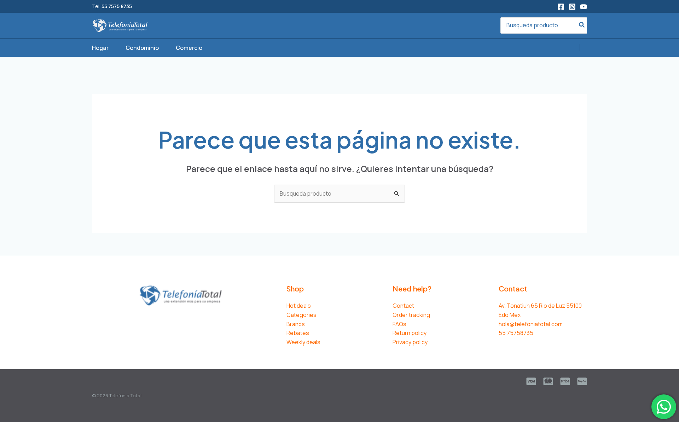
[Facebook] (560, 6)
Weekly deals (303, 342)
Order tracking (411, 315)
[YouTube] (583, 6)
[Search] (582, 26)
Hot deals (298, 306)
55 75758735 (516, 333)
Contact (403, 306)
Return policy (409, 333)
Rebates (297, 333)
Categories (301, 315)
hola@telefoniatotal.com (531, 324)
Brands (295, 324)
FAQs (399, 324)
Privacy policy (410, 342)
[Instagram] (572, 6)
